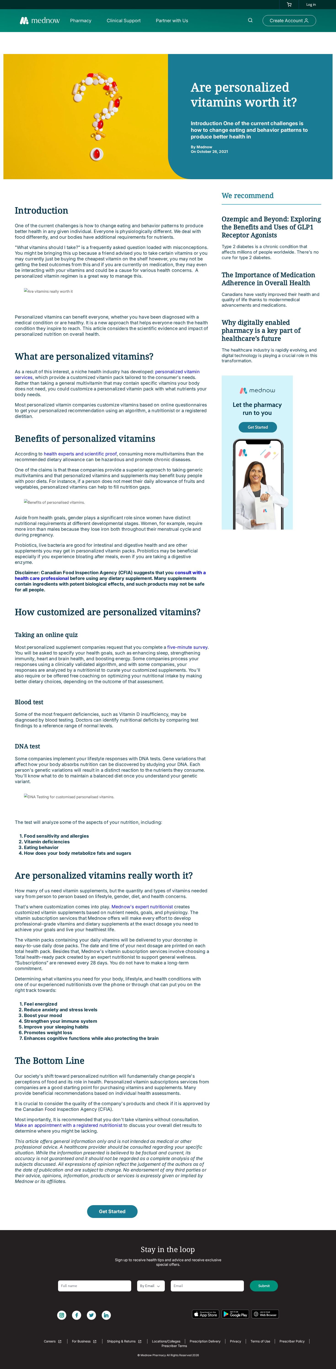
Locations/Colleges (166, 1341)
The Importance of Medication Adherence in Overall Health (268, 278)
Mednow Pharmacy (153, 1355)
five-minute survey (187, 647)
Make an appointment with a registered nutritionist (68, 1125)
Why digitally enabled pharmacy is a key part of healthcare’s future (261, 330)
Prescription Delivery (205, 1341)
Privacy (235, 1341)
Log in (311, 4)
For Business (81, 1341)
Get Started (112, 1211)
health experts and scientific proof (80, 454)
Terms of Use (260, 1341)
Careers (50, 1341)
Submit (264, 1286)
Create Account (286, 20)
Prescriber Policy (292, 1341)
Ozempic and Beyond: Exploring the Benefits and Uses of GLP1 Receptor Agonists (271, 226)
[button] (82, 20)
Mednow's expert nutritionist (141, 906)
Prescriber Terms (174, 1346)
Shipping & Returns (121, 1341)
